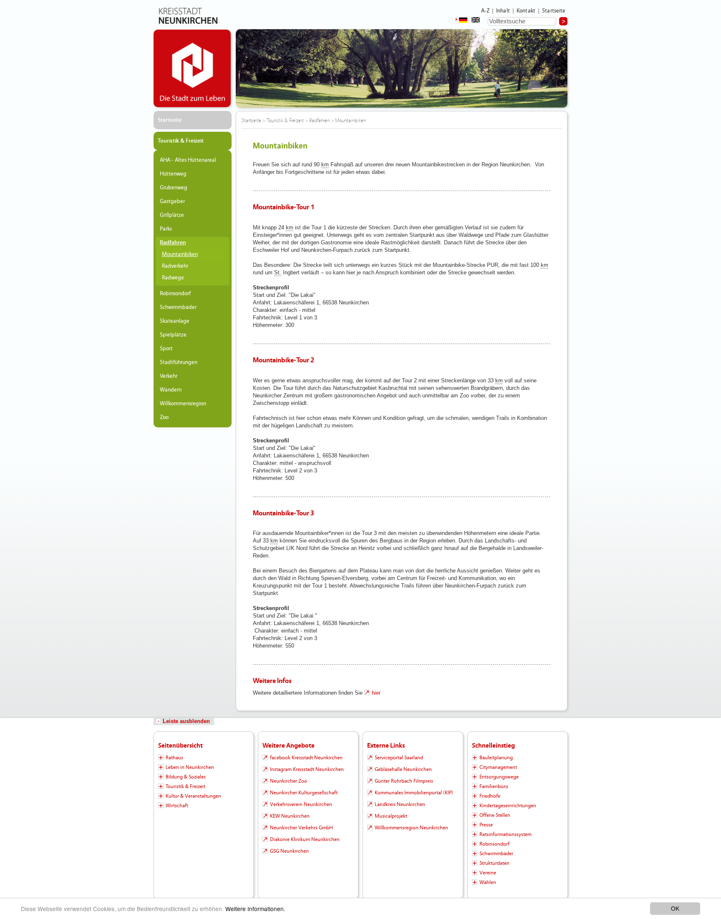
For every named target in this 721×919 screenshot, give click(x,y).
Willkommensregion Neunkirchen (411, 828)
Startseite (554, 11)
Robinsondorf (175, 293)
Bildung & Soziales (186, 777)
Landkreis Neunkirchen (400, 804)
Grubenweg (173, 187)
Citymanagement (498, 767)
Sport (166, 348)
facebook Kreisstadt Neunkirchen (306, 758)
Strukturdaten (494, 863)
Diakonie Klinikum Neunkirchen (305, 839)
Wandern (171, 390)
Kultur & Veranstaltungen (193, 796)
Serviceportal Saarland (399, 758)
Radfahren (173, 242)
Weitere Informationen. (255, 908)
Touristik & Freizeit (181, 141)
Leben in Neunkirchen (190, 767)
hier (376, 693)
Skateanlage (174, 321)
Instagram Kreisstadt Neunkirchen (307, 769)
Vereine (487, 873)
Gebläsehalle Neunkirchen (403, 769)
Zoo (164, 417)
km (325, 164)
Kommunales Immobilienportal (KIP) (414, 793)
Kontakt (526, 11)
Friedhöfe (489, 796)
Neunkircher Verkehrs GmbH (301, 828)
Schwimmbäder (178, 307)
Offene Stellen (494, 815)
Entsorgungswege (499, 777)
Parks (166, 229)
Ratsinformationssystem (505, 834)
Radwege (173, 277)
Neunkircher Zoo (288, 781)
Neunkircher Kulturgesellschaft (304, 793)
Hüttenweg (173, 174)
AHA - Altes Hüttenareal (188, 160)
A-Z (485, 11)
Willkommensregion (183, 403)
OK (675, 908)
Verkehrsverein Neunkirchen (301, 804)
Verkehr (168, 376)
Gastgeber (172, 201)
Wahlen (487, 882)
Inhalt (503, 11)
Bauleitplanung (496, 758)
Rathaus (174, 758)
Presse (486, 825)
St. (277, 272)
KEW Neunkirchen (290, 816)
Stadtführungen (178, 362)
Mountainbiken (180, 254)
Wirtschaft (177, 806)
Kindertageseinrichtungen (507, 806)
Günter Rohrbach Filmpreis (404, 781)
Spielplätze (173, 334)
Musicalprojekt (391, 816)
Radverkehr (175, 266)
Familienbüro (493, 786)
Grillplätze (172, 215)
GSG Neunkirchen (289, 851)
